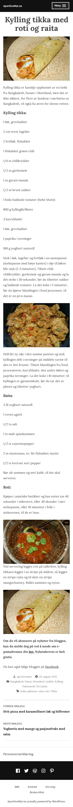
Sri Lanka (41, 686)
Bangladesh (17, 681)
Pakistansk (29, 686)
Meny (59, 7)
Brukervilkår (37, 792)
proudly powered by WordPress (46, 801)
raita (41, 691)
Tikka (53, 691)
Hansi (28, 681)
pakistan (32, 691)
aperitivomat (24, 676)
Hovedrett (39, 681)
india (23, 691)
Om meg (50, 786)
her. (31, 652)
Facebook (52, 667)
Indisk (49, 681)
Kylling (59, 681)
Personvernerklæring (18, 754)
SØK (17, 786)
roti (47, 691)
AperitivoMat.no (12, 5)
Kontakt (32, 786)
